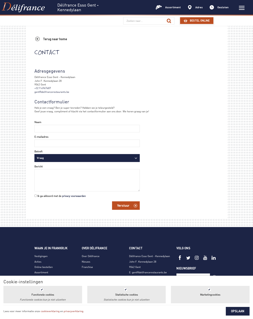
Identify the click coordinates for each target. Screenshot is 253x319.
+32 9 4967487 (42, 88)
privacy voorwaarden (74, 195)
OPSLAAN (237, 311)
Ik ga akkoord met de (61, 195)
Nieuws (86, 261)
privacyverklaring (73, 311)
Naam (37, 122)
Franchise (87, 266)
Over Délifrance (90, 256)
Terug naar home (55, 39)
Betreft (38, 151)
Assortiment (41, 272)
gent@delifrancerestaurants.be (51, 91)
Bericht (38, 166)
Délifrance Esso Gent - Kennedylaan (149, 256)
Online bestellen (43, 266)
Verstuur (123, 205)
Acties (37, 261)
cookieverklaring (50, 311)
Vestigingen (41, 256)
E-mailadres (41, 136)
